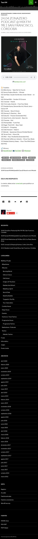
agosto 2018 (4, 417)
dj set (24, 157)
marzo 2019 (4, 396)
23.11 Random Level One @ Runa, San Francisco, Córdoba (18, 248)
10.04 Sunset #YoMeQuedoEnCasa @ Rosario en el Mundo (18, 169)
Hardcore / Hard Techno (9, 317)
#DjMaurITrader (6, 13)
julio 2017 (4, 462)
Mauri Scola (14, 32)
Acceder (3, 493)
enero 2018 (4, 441)
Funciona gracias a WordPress (8, 536)
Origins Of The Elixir (9, 282)
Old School (6, 278)
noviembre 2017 (6, 448)
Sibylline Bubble (8, 296)
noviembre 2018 (6, 406)
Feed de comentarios (7, 500)
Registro (3, 489)
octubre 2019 (5, 375)
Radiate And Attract (9, 285)
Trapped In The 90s (8, 299)
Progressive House (7, 320)
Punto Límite (5, 348)
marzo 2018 (4, 434)
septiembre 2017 (6, 455)
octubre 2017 (5, 452)
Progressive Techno (9, 324)
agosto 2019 (4, 382)
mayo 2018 (4, 427)
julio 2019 (4, 385)
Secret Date (6, 292)
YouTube (18, 150)
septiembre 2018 (6, 413)
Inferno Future (7, 275)
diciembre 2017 (6, 445)
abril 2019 (4, 392)
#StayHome (5, 264)
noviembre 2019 (6, 371)
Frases (3, 338)
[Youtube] (27, 201)
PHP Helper (4, 528)
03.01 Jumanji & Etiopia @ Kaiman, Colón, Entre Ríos (17, 244)
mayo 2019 (4, 389)
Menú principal (35, 2)
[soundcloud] (16, 201)
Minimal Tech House (18, 160)
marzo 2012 (4, 476)
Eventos (4, 313)
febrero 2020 (5, 364)
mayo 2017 (4, 469)
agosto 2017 (4, 459)
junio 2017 (4, 466)
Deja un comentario (24, 32)
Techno (4, 331)
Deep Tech (5, 157)
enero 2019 (4, 403)
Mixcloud (27, 150)
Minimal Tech (6, 160)
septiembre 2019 (6, 378)
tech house (30, 160)
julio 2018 (4, 420)
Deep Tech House (15, 157)
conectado (19, 183)
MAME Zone (5, 521)
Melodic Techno (8, 334)
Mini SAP (4, 524)
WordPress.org (5, 503)
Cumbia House (16, 13)
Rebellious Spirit (8, 289)
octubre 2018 (5, 410)
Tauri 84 (4, 2)
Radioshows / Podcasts (9, 327)
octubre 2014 (5, 473)
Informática (4, 341)
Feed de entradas (6, 496)
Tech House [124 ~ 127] (20, 81)
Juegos (3, 345)
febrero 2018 (5, 438)
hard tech (32, 157)
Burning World (7, 271)
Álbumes (4, 268)
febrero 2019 (5, 399)
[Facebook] (4, 201)
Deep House (5, 310)
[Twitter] (21, 201)
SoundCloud (7, 150)
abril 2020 (4, 361)
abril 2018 (4, 431)
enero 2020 (4, 368)
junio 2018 (4, 424)
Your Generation (8, 303)
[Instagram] (10, 201)
